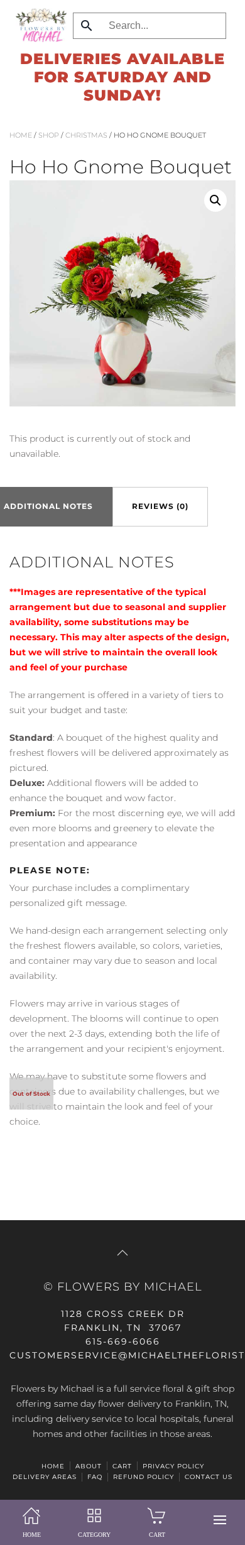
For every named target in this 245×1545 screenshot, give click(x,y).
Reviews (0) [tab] (160, 506)
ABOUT (88, 1466)
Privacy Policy (173, 1466)
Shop (48, 135)
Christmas (86, 135)
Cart (122, 1466)
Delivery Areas (45, 1477)
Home (20, 135)
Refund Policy (143, 1477)
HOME (53, 1466)
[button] (220, 1520)
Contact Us (208, 1477)
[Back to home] (38, 25)
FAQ (94, 1477)
